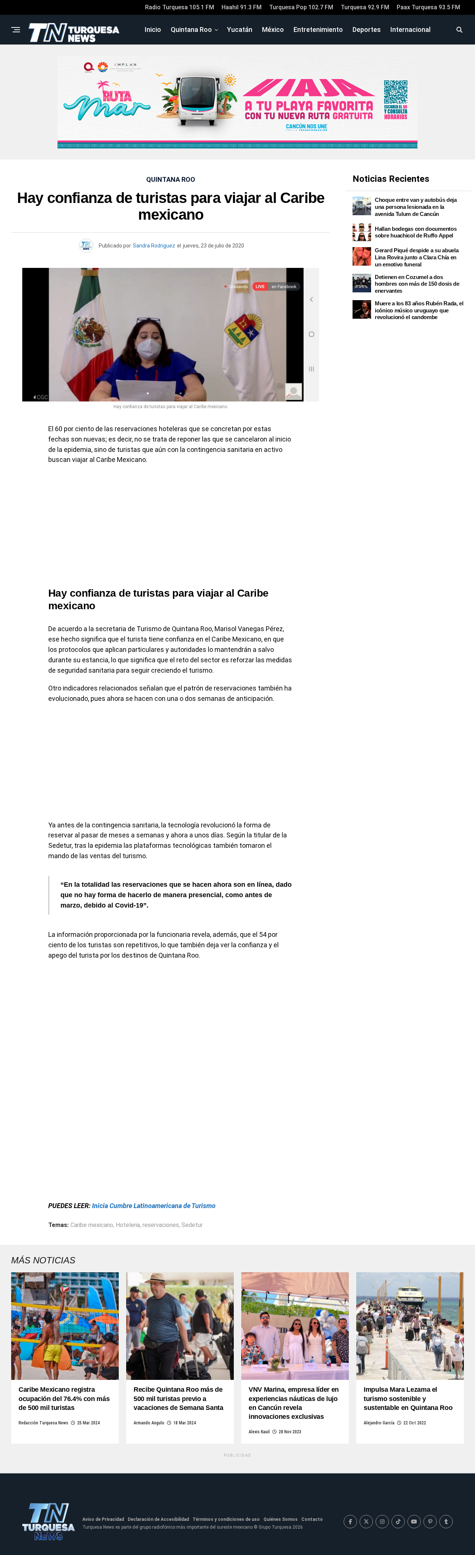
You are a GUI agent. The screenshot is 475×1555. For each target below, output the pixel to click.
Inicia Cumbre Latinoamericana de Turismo (154, 1206)
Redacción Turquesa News (43, 1423)
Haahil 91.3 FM (242, 7)
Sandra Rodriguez (154, 246)
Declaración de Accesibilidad (158, 1519)
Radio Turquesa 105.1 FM (179, 7)
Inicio (153, 29)
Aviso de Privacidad (103, 1519)
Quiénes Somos (280, 1519)
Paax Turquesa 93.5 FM (428, 7)
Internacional (410, 29)
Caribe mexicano (92, 1225)
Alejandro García (379, 1423)
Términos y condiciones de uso (226, 1519)
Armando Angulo (149, 1423)
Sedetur (192, 1225)
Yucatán (239, 29)
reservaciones (160, 1225)
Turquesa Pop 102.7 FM (301, 7)
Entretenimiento (318, 29)
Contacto (312, 1519)
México (273, 29)
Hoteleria (128, 1225)
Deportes (367, 29)
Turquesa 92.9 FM (365, 7)
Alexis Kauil (259, 1431)
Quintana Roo (191, 29)
